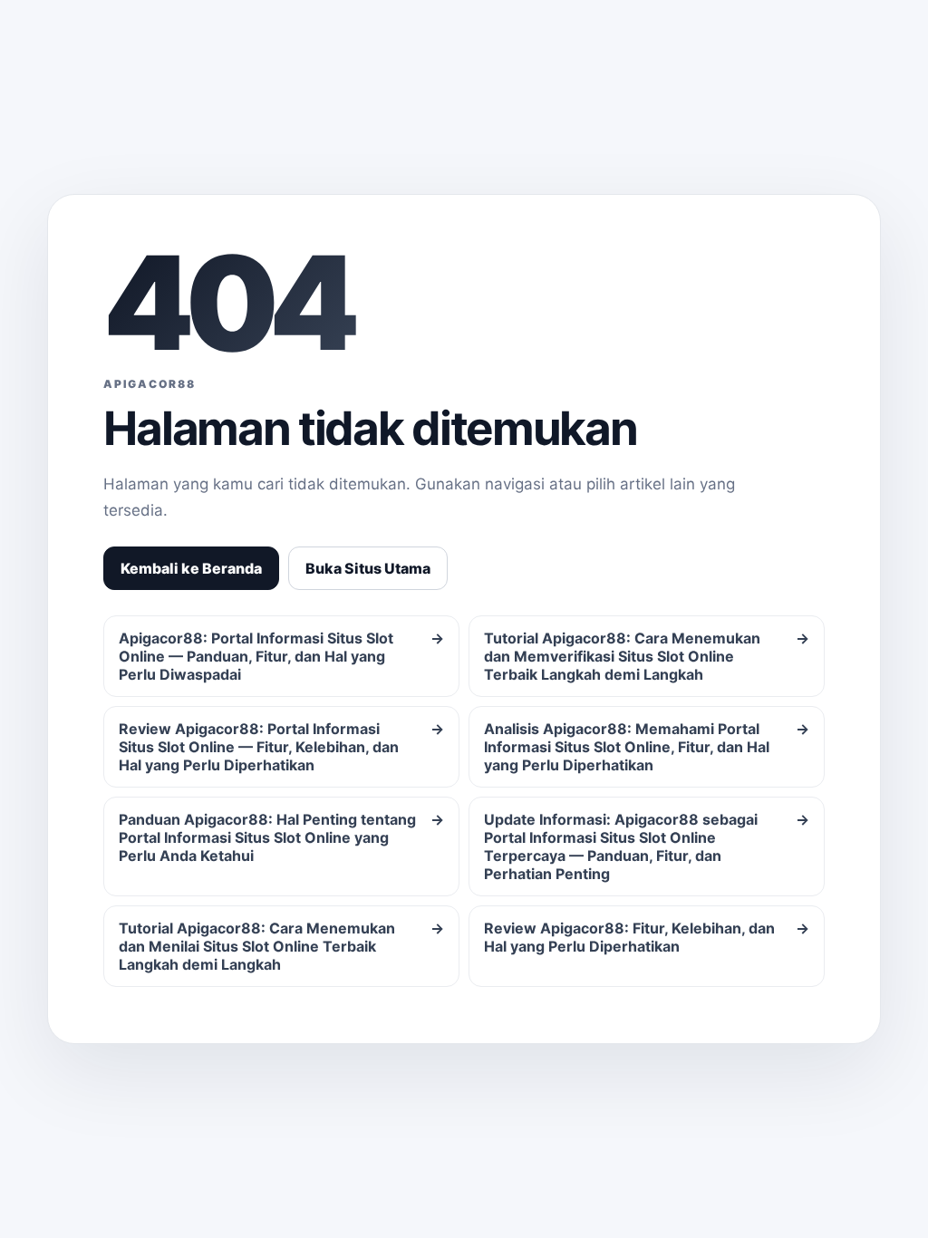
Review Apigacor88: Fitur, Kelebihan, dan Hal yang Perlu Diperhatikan (646, 937)
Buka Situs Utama (367, 568)
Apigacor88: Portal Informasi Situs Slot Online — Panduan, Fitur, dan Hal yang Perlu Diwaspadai (281, 656)
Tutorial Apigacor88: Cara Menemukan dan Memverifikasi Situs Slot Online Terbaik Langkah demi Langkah (646, 656)
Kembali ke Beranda (191, 568)
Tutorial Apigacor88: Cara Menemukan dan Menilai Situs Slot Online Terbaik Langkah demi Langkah (281, 946)
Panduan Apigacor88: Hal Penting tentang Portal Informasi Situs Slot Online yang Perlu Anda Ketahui (281, 837)
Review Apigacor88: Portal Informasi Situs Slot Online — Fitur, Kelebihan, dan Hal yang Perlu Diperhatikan (281, 747)
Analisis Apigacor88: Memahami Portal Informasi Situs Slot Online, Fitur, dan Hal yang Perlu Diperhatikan (646, 747)
